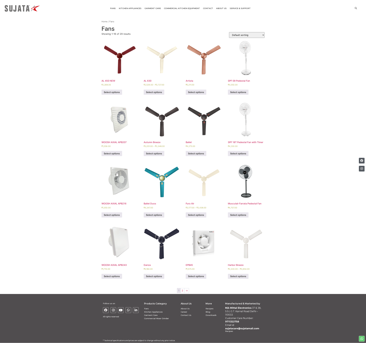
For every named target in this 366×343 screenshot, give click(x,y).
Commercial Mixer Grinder (156, 318)
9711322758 (232, 321)
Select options (112, 92)
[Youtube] (121, 310)
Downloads (211, 315)
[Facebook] (106, 310)
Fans (146, 308)
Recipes (209, 308)
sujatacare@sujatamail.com (242, 328)
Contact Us (186, 315)
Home (105, 21)
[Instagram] (113, 310)
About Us (185, 308)
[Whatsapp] (128, 310)
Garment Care (151, 315)
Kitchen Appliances (153, 312)
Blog (208, 312)
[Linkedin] (136, 310)
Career (184, 312)
